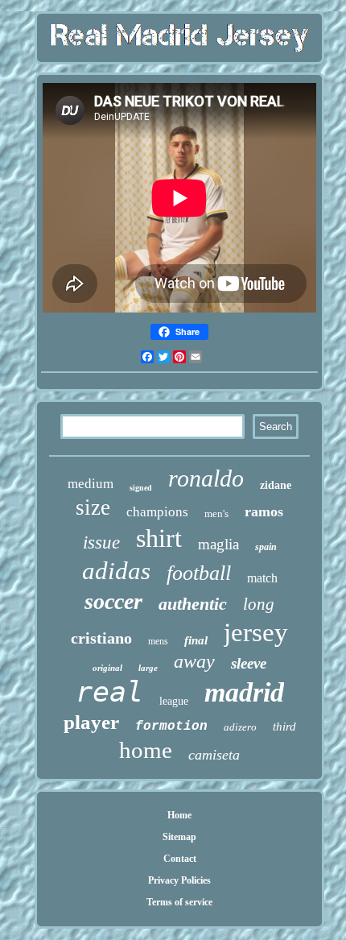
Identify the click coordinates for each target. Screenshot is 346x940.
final (196, 640)
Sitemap (179, 837)
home (145, 750)
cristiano (101, 638)
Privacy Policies (179, 880)
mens (158, 641)
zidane (275, 485)
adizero (240, 727)
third (284, 726)
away (194, 661)
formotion (171, 726)
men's (216, 513)
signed (141, 487)
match (262, 578)
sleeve (248, 663)
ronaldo (206, 478)
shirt (159, 538)
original (107, 668)
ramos (264, 511)
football (199, 573)
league (173, 701)
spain (266, 547)
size (93, 507)
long (258, 604)
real (109, 692)
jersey (256, 632)
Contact (179, 858)
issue (101, 542)
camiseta (214, 755)
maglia (218, 544)
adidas (116, 571)
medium (90, 483)
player (91, 722)
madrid (244, 692)
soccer (113, 601)
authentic (193, 604)
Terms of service (179, 902)
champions (157, 512)
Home (179, 815)
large (148, 668)
